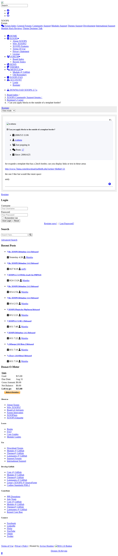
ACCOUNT (16, 80)
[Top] (110, 184)
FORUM (14, 56)
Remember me (11, 218)
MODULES (16, 69)
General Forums (24, 26)
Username (5, 205)
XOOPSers (12, 415)
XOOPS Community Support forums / (24, 97)
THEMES (14, 67)
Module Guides (14, 437)
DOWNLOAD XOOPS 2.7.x (23, 90)
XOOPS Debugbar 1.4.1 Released (21, 333)
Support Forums (14, 458)
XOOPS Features (21, 46)
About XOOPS (20, 41)
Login (15, 82)
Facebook (11, 523)
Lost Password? (67, 223)
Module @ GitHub (21, 72)
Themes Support (75, 26)
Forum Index (10, 26)
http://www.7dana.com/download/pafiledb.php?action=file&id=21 (35, 169)
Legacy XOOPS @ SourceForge (22, 482)
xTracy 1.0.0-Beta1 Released (20, 356)
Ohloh (10, 533)
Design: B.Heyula (59, 551)
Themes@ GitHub (15, 453)
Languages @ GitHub (17, 456)
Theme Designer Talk (32, 28)
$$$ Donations (13, 496)
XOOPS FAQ (16, 77)
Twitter (10, 536)
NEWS (12, 64)
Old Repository (20, 74)
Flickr (9, 528)
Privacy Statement (21, 51)
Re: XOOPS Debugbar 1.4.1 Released (23, 252)
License (16, 54)
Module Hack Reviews (11, 28)
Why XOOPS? (19, 43)
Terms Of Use (19, 49)
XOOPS (13, 38)
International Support (105, 26)
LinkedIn (11, 526)
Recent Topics (19, 62)
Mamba (29, 257)
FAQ (9, 431)
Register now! (50, 223)
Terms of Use (7, 546)
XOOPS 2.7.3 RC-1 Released (19, 321)
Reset (16, 221)
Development (89, 26)
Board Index (18, 59)
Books (10, 429)
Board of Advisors (15, 410)
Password (5, 212)
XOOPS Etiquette (15, 418)
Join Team (11, 499)
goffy (23, 269)
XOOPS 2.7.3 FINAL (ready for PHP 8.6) (24, 275)
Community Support (41, 26)
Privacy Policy (21, 546)
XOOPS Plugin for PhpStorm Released (24, 309)
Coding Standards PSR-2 (18, 485)
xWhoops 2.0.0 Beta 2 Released (21, 344)
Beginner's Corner (15, 100)
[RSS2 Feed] (63, 546)
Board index (12, 95)
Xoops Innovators (15, 412)
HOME (13, 36)
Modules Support (59, 26)
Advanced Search (9, 240)
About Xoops (13, 405)
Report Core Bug (15, 512)
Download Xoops (15, 448)
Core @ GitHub (14, 472)
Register (16, 85)
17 (23, 150)
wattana (18, 140)
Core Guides (12, 434)
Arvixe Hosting (47, 546)
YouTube (11, 531)
